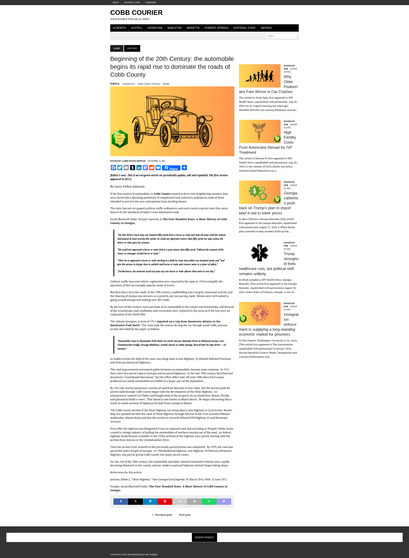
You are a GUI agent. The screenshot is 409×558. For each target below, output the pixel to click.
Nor (286, 69)
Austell (137, 28)
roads (166, 83)
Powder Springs (216, 28)
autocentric (128, 83)
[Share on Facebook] (120, 501)
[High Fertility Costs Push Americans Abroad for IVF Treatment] (260, 141)
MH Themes (152, 555)
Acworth (119, 28)
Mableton (174, 28)
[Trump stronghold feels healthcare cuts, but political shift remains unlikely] (260, 262)
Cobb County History (149, 83)
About (116, 2)
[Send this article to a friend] (179, 501)
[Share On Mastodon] (223, 501)
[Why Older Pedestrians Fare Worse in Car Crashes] (260, 85)
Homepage (150, 2)
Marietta (193, 28)
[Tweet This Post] (135, 501)
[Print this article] (194, 501)
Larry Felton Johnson (134, 161)
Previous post (163, 514)
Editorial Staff (132, 2)
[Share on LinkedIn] (150, 501)
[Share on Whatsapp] (209, 501)
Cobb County (162, 194)
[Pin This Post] (165, 501)
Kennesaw (155, 28)
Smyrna (266, 28)
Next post (185, 514)
